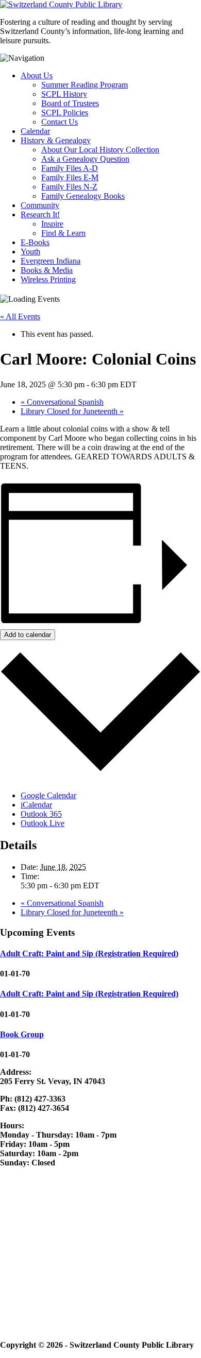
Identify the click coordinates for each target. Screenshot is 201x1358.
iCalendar (36, 804)
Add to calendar (27, 635)
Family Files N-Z (69, 186)
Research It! (40, 214)
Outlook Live (42, 823)
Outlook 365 (41, 814)
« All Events (20, 316)
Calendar (35, 131)
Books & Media (47, 270)
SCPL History (64, 94)
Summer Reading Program (84, 84)
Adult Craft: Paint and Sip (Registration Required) (89, 953)
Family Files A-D (69, 168)
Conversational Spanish (62, 402)
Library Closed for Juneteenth (72, 411)
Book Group (22, 1034)
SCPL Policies (64, 112)
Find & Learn (63, 233)
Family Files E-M (69, 177)
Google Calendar (48, 795)
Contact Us (59, 121)
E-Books (35, 242)
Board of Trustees (70, 103)
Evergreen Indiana (50, 260)
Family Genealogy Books (83, 196)
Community (40, 205)
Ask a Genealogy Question (85, 158)
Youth (30, 251)
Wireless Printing (48, 279)
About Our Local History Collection (100, 149)
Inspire (52, 223)
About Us (37, 75)
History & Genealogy (56, 140)
